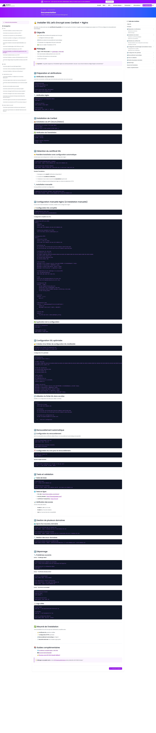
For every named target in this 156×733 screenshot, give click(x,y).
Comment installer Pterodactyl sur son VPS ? (12, 48)
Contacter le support (116, 668)
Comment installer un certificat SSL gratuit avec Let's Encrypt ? (14, 52)
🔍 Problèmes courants (43, 555)
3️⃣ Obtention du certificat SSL (48, 151)
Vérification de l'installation (133, 38)
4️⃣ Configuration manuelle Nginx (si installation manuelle (140, 46)
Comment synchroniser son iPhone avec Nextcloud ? (14, 107)
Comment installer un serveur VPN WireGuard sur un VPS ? (15, 57)
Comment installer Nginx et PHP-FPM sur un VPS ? (13, 46)
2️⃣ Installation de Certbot (46, 118)
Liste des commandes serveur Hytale (11, 86)
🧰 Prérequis (40, 49)
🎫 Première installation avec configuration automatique (56, 155)
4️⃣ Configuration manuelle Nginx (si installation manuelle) (62, 202)
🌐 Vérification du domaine (45, 77)
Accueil (99, 5)
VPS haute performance (60, 660)
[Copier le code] (120, 83)
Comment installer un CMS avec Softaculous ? (13, 71)
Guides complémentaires (132, 67)
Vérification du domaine (132, 31)
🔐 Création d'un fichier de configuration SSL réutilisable (55, 344)
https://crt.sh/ (54, 498)
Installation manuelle (132, 44)
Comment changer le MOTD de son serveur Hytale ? (14, 91)
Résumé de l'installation (132, 65)
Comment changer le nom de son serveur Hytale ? (14, 93)
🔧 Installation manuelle (44, 185)
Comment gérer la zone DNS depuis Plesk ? (12, 66)
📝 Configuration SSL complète (46, 208)
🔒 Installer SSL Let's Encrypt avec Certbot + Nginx (62, 22)
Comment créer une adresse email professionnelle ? (14, 68)
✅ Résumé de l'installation (47, 627)
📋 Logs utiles (40, 604)
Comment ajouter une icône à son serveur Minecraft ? (14, 99)
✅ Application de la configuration (47, 322)
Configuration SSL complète (133, 48)
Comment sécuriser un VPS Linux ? (10, 40)
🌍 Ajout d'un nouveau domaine (47, 524)
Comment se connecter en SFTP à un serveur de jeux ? (15, 102)
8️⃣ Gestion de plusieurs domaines (50, 520)
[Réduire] (153, 29)
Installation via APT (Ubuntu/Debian (134, 36)
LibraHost (44, 9)
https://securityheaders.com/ (54, 496)
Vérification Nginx (131, 32)
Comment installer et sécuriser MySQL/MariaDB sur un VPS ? (14, 43)
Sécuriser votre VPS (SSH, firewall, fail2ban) (49, 655)
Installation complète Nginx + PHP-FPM (48, 650)
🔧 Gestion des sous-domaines (46, 538)
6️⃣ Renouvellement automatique (50, 430)
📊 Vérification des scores (44, 502)
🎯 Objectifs (40, 32)
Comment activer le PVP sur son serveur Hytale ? (13, 88)
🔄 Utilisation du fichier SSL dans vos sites (50, 396)
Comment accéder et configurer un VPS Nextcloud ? (14, 38)
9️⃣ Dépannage (42, 551)
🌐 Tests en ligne (41, 492)
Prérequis (129, 26)
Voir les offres (110, 1)
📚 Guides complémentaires (48, 647)
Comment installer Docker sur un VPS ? (11, 55)
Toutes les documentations (11, 22)
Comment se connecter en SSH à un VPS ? (12, 33)
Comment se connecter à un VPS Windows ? (12, 35)
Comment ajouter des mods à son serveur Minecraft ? (14, 80)
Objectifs (129, 24)
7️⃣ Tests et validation (44, 474)
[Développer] (153, 52)
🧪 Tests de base (41, 478)
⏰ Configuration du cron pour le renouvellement (53, 451)
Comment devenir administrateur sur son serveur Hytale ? (15, 83)
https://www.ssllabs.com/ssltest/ (50, 494)
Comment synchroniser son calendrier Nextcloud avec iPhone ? (14, 110)
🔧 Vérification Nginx (42, 95)
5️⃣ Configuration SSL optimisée (49, 340)
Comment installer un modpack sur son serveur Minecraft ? (13, 77)
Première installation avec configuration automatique (138, 42)
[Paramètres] (153, 5)
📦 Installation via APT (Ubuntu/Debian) (50, 122)
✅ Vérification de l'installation (46, 133)
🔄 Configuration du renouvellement (48, 434)
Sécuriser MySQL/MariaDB (45, 652)
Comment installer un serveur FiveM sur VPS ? (12, 30)
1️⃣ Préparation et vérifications (48, 73)
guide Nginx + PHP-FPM (57, 51)
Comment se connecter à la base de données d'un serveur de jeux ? (14, 96)
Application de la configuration (134, 50)
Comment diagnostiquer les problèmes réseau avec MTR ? (15, 60)
